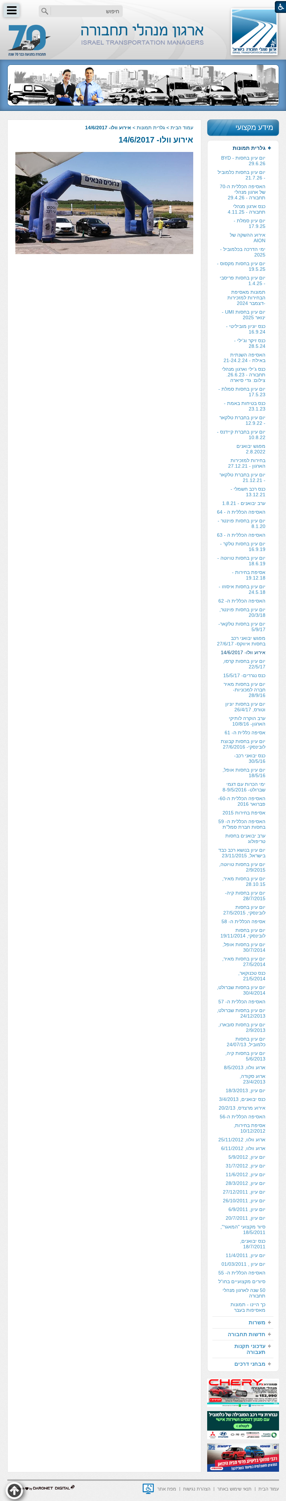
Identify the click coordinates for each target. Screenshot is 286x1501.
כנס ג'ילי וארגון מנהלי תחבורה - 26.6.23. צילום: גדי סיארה (243, 374)
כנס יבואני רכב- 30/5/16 (249, 758)
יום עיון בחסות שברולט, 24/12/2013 (241, 1013)
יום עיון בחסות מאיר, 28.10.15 (243, 881)
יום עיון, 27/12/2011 (244, 1192)
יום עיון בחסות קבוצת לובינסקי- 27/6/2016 (243, 744)
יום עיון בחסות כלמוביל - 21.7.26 (241, 175)
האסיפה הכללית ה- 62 (241, 601)
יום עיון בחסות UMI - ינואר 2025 (243, 314)
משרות (257, 1322)
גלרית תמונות (151, 127)
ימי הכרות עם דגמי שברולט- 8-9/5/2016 (244, 786)
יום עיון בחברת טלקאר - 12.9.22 (242, 420)
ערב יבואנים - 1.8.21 (243, 503)
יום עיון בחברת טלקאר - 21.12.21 (242, 477)
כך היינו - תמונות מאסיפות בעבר (248, 1307)
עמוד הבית (182, 127)
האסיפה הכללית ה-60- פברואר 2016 (241, 801)
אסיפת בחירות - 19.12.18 (248, 575)
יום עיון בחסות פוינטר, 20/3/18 (242, 612)
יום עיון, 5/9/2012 (246, 1157)
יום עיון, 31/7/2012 (245, 1166)
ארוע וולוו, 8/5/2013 (244, 1067)
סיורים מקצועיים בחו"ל (241, 1281)
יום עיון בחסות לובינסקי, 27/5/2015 (244, 910)
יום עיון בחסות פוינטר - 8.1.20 (241, 523)
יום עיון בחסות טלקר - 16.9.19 (242, 546)
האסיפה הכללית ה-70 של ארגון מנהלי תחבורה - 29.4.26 (242, 192)
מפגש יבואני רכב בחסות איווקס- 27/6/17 (241, 640)
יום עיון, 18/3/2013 (245, 1090)
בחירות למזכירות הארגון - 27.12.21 (246, 463)
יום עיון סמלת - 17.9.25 (249, 223)
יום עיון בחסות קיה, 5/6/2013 (245, 1056)
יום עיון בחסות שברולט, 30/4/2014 (241, 990)
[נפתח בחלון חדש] (148, 1489)
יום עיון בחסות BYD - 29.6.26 (243, 160)
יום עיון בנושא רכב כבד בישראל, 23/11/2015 (241, 852)
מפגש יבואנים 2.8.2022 (250, 448)
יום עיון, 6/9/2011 (246, 1209)
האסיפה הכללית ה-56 (242, 1116)
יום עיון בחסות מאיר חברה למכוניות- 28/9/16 (244, 689)
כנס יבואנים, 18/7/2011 (252, 1243)
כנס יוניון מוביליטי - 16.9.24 (245, 329)
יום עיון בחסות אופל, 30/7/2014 (244, 947)
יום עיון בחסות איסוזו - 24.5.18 (242, 589)
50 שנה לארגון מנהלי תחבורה (244, 1293)
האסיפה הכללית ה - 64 (241, 512)
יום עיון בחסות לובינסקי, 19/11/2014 (242, 933)
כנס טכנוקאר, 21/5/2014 (251, 975)
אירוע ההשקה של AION (247, 237)
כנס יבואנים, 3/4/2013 (242, 1099)
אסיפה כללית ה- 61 (245, 732)
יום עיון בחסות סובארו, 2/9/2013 (241, 1027)
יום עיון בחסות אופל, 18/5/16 (244, 772)
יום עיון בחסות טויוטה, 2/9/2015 (242, 867)
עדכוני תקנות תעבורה (249, 1349)
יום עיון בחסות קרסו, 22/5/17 (244, 663)
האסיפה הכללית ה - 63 (241, 535)
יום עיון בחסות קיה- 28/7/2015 (245, 895)
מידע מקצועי (254, 127)
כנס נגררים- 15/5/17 (244, 675)
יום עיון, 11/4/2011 (245, 1255)
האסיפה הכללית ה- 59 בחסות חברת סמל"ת (241, 824)
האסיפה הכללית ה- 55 (241, 1273)
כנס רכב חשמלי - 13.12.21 (248, 491)
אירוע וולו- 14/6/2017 (156, 139)
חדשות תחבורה (246, 1334)
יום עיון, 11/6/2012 (245, 1174)
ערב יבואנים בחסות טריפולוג (245, 838)
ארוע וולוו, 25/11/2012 (241, 1139)
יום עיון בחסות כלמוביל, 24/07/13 (246, 1041)
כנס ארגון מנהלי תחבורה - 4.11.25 (246, 209)
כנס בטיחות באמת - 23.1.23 (244, 406)
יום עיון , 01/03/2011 (243, 1264)
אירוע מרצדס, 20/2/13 (242, 1108)
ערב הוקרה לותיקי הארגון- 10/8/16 (247, 721)
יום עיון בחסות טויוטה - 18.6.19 (241, 560)
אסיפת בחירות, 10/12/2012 (249, 1128)
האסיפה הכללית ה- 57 (241, 1001)
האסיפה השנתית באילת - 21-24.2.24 (244, 357)
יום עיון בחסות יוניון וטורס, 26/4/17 (245, 706)
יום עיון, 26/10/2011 (244, 1200)
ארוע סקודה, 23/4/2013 (252, 1079)
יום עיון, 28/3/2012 (245, 1183)
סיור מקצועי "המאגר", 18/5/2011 (242, 1229)
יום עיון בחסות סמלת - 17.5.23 (241, 391)
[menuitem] (242, 729)
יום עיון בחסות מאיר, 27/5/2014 (243, 961)
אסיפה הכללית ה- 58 (243, 921)
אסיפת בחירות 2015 (244, 812)
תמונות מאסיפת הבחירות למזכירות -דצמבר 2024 (246, 297)
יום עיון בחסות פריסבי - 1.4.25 (242, 280)
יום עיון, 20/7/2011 (245, 1218)
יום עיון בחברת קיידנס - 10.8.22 (241, 434)
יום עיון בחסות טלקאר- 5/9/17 (241, 626)
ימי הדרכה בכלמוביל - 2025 (242, 252)
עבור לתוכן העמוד (143, 7)
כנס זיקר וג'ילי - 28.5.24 (249, 343)
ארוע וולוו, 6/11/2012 (243, 1148)
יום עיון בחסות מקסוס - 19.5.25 (241, 266)
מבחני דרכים (249, 1364)
